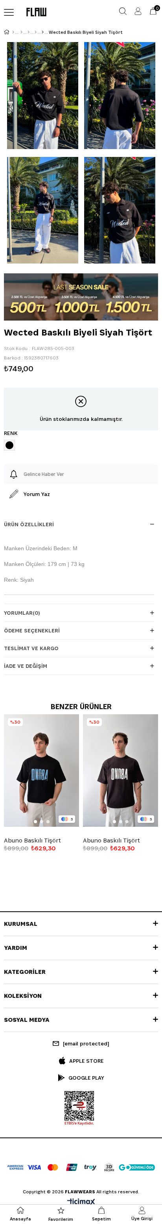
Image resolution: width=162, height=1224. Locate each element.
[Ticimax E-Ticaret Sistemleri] (81, 1202)
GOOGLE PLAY (86, 1077)
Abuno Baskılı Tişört (32, 840)
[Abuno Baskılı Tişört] (41, 770)
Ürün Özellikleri (29, 524)
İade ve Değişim (25, 665)
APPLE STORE (86, 1060)
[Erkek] (21, 32)
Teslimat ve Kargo (31, 648)
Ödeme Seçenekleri (32, 630)
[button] (35, 821)
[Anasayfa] (13, 32)
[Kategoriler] (28, 32)
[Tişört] (36, 32)
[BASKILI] (43, 32)
